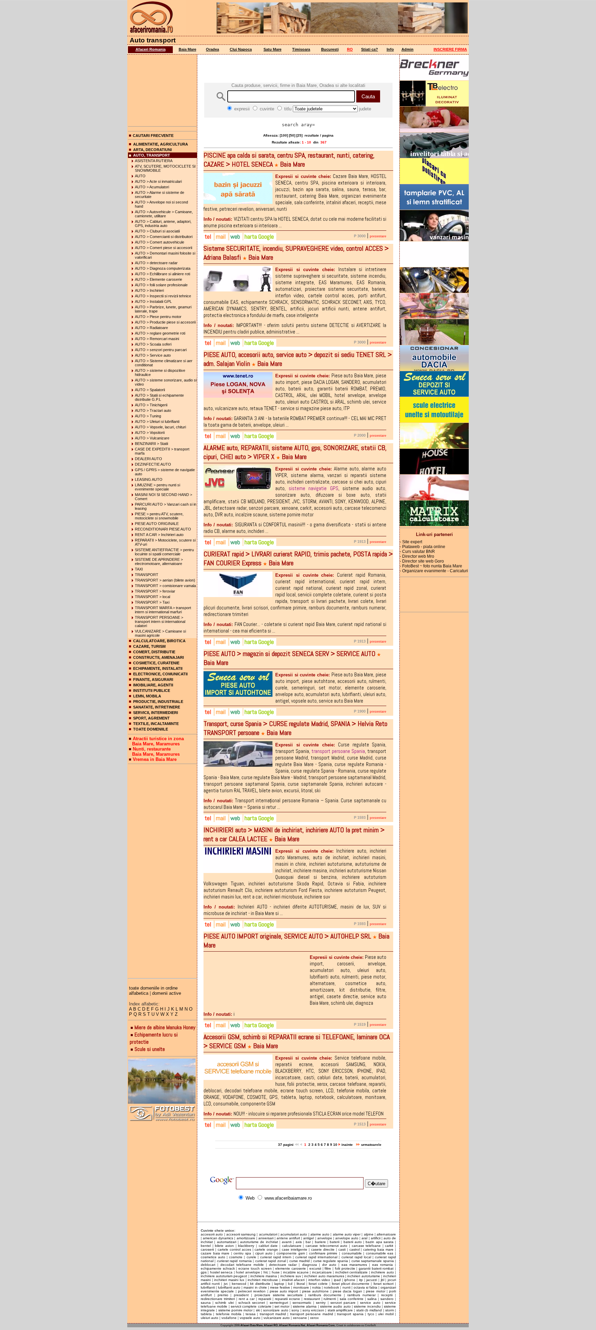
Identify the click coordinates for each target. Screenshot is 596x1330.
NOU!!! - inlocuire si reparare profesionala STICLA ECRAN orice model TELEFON (293, 1113)
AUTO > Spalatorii (150, 390)
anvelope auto (346, 1238)
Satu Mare (272, 49)
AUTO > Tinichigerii (151, 405)
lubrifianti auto (229, 1287)
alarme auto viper (347, 1234)
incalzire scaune (296, 1272)
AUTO (140, 176)
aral (364, 1238)
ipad (337, 1280)
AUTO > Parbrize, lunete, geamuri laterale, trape (163, 309)
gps (204, 1272)
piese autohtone (315, 1291)
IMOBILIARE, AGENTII (153, 685)
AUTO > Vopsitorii (150, 432)
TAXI (139, 569)
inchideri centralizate (351, 1272)
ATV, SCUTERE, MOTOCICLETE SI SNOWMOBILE (165, 168)
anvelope (324, 1238)
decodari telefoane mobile (242, 1265)
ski (258, 1310)
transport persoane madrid (311, 1314)
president (241, 1295)
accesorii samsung (241, 1234)
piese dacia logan (347, 1291)
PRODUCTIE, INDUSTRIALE (158, 701)
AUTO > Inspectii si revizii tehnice (163, 296)
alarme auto (319, 1234)
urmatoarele (370, 1145)
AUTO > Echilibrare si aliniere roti (162, 274)
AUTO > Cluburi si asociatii (157, 231)
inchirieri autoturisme (363, 1276)
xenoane (300, 1318)
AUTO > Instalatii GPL (153, 301)
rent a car (247, 1299)
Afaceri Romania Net (292, 1325)
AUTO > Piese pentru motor (158, 317)
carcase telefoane (366, 1246)
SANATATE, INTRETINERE (156, 707)
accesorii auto (212, 1234)
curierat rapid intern (275, 1257)
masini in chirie (255, 1287)
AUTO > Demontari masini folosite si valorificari (165, 255)
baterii (334, 1242)
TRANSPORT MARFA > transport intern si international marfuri (163, 610)
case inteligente (294, 1249)
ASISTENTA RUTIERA (153, 161)
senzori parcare (343, 1302)
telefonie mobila (228, 1314)
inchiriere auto (382, 1272)
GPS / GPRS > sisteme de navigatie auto (165, 472)
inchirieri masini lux (229, 1280)
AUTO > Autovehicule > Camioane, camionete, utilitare (164, 214)
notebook (331, 1287)
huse (276, 1272)
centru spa (242, 1253)
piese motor (375, 1291)
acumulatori (268, 1234)
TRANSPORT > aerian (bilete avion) (165, 580)
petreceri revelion (252, 1291)
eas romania (382, 1265)
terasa (251, 1314)
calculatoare (291, 1246)
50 (292, 135)
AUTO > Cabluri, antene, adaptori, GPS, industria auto (163, 223)
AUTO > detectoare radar (156, 263)
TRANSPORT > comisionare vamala (165, 586)
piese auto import (284, 1291)
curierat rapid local (356, 1257)
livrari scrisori (384, 1284)
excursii (315, 1268)
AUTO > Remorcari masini (157, 339)
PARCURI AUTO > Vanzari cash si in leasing (165, 506)
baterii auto (353, 1242)
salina (372, 1299)
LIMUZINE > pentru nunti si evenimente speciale (157, 487)
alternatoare (386, 1234)
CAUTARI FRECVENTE (153, 135)
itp (361, 1280)
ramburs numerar (361, 1295)
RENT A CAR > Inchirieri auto (159, 535)
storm (389, 1310)
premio (223, 1295)
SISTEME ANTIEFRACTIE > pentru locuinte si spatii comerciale (164, 552)
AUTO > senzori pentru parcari (161, 350)
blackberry (246, 1246)
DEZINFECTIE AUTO (153, 464)
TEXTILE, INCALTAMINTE (156, 724)
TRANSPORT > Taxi (152, 602)
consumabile (352, 1253)
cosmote (235, 1257)
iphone (349, 1280)
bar (308, 1242)
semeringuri (279, 1302)
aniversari (266, 1238)
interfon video (319, 1280)
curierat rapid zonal (270, 1261)
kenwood (239, 1284)
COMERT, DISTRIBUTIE (154, 652)
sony (295, 1310)
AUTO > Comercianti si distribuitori (163, 237)
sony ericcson (313, 1310)
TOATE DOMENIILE (150, 729)
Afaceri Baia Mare (251, 1325)
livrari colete (318, 1284)
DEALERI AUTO (148, 459)
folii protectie (345, 1268)
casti (342, 1249)
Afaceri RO (271, 1325)
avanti (286, 1242)
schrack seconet (251, 1302)
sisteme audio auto (335, 1306)
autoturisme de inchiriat (259, 1242)
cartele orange (266, 1249)
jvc (226, 1284)
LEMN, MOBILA (147, 696)
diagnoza (309, 1265)
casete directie (323, 1249)
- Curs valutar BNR (417, 551)
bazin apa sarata (380, 1242)
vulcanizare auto (277, 1318)
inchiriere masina (263, 1276)
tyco (371, 1314)
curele (251, 1257)
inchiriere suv (290, 1276)
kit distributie (260, 1284)
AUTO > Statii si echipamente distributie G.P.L (159, 397)
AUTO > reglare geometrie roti (160, 333)
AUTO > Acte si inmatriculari (158, 181)
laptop (279, 1284)
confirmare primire (323, 1253)
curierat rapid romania (234, 1261)
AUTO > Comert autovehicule (159, 242)
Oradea (212, 49)
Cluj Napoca (241, 49)
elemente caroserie (290, 1268)
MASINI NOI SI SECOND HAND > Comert (163, 497)
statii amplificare (340, 1310)
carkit (389, 1246)
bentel (206, 1246)
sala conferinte (352, 1299)
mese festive (280, 1287)
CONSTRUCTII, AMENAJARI (158, 657)
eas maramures (354, 1265)
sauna (206, 1302)
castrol (354, 1249)
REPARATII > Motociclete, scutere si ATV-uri (165, 542)
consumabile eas (380, 1253)
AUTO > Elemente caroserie (158, 279)
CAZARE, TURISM (149, 646)
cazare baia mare (215, 1253)
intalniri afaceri (293, 1280)
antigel (308, 1238)
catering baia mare (378, 1249)
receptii (387, 1295)
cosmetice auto (213, 1257)
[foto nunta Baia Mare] (162, 1081)
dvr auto (329, 1265)
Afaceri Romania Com (321, 1325)
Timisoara (301, 49)
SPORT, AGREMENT (151, 718)
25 (299, 135)
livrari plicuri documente (350, 1284)
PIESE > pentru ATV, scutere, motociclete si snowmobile (159, 516)
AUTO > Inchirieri (149, 290)
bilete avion (224, 1246)
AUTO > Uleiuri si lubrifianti (157, 421)
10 (335, 1145)
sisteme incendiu (367, 1306)
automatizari (226, 1242)
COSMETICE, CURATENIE (156, 663)
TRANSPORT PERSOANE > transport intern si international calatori (160, 621)
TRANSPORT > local (152, 597)
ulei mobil (385, 1314)
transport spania (350, 1314)
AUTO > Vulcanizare (152, 438)
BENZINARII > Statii (151, 443)
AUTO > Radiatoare (151, 328)
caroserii (207, 1249)
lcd (290, 1284)
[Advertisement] (162, 88)
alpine (369, 1234)
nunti (346, 1287)
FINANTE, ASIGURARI (153, 679)
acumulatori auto (293, 1234)
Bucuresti (330, 49)
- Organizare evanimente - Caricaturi (434, 570)
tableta (206, 1314)
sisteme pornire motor (235, 1310)
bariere (320, 1242)
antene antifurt (288, 1238)
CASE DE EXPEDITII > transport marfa (162, 451)
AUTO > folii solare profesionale (161, 285)
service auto (370, 1302)
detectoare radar (283, 1265)
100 (284, 135)
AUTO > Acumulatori (152, 187)
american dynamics (218, 1238)
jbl (382, 1280)
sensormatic (301, 1302)
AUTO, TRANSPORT (151, 155)
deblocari (208, 1265)
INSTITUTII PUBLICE (151, 690)
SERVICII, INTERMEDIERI (155, 713)
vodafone (229, 1318)
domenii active (166, 993)
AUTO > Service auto (153, 355)
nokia (316, 1287)
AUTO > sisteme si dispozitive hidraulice (160, 372)
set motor (282, 1306)
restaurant (312, 1299)
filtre (328, 1268)
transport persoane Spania (338, 751)
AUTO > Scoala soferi (153, 344)
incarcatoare (322, 1272)
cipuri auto (263, 1253)
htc (266, 1272)
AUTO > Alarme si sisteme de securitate (159, 194)
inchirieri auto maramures (324, 1276)
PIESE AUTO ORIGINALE (157, 524)
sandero (387, 1299)
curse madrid (299, 1261)
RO (350, 49)
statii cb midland (369, 1310)
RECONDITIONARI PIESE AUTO (163, 529)
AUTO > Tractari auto (153, 410)
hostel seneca (221, 1272)
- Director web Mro (417, 556)
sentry (321, 1302)
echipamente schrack (218, 1268)
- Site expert (411, 541)
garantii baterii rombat (376, 1268)
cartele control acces (234, 1249)
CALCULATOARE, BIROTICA (159, 641)
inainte (347, 1145)
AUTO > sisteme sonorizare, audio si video (166, 382)
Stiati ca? (369, 49)
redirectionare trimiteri (218, 1299)
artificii (375, 1238)
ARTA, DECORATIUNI (152, 150)
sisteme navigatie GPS (313, 488)
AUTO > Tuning (148, 416)
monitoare (301, 1287)
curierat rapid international (316, 1257)
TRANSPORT (146, 575)
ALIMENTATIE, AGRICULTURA (160, 144)
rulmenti (330, 1299)
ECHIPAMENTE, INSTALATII (157, 668)
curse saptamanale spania (372, 1261)
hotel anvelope (248, 1272)
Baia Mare (187, 49)
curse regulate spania (330, 1261)
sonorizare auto (275, 1310)
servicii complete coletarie (251, 1306)
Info (390, 49)
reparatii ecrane (287, 1299)
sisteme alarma (305, 1306)
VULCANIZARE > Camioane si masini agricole (160, 633)
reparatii (264, 1299)
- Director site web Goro (422, 561)
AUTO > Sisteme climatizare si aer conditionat (163, 363)
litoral (301, 1284)
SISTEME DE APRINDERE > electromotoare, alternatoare (159, 561)
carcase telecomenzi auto (326, 1246)
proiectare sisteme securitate (279, 1295)
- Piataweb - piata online (422, 546)
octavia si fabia (365, 1287)
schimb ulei (224, 1302)
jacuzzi (371, 1280)
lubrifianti (208, 1287)
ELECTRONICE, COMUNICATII (160, 674)
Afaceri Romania (151, 49)
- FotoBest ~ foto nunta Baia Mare (431, 566)
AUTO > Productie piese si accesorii (165, 322)
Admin (407, 49)
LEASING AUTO (148, 479)
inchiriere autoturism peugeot (224, 1276)
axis (299, 1242)
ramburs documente (324, 1295)
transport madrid (273, 1314)
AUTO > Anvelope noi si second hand (161, 204)
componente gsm (291, 1253)
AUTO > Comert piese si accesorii (163, 248)
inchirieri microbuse (263, 1280)
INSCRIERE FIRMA (450, 49)
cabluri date (268, 1246)
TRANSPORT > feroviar (155, 591)
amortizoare (246, 1238)
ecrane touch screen (254, 1268)
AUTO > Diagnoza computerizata (162, 268)
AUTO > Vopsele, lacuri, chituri (160, 427)
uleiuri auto (209, 1318)
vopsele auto (250, 1318)
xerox (314, 1318)
